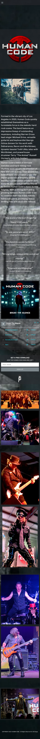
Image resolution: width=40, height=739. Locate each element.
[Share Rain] (27, 344)
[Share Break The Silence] (27, 330)
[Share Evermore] (27, 335)
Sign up (20, 369)
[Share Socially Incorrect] (27, 339)
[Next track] (38, 322)
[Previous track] (35, 322)
